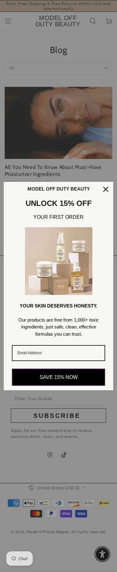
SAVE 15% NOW (59, 377)
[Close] (105, 189)
